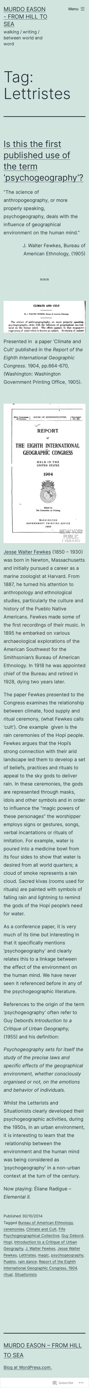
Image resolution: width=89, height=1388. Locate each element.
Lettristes (27, 1255)
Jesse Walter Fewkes (27, 552)
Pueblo (10, 1261)
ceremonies (14, 1229)
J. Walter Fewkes (40, 1248)
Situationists (26, 1274)
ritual (8, 1274)
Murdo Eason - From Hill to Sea (25, 16)
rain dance (27, 1261)
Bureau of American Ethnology (45, 1222)
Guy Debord (72, 1235)
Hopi (8, 1242)
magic (43, 1255)
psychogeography (67, 1255)
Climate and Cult (41, 1229)
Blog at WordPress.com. (28, 1367)
